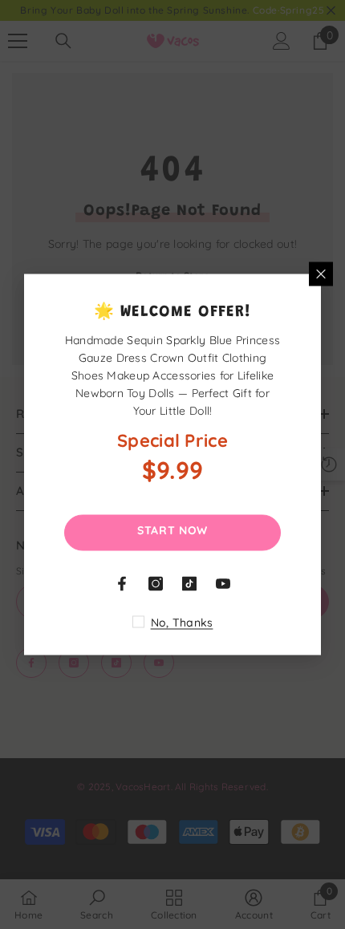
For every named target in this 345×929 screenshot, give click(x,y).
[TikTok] (189, 584)
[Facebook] (122, 584)
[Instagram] (155, 584)
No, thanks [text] (182, 622)
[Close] (321, 274)
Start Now (172, 530)
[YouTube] (223, 584)
